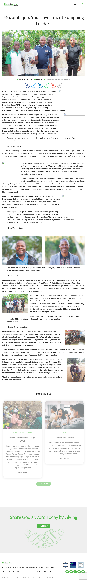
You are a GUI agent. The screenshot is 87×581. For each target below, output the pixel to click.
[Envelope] (67, 571)
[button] (75, 4)
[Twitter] (79, 571)
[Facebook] (71, 571)
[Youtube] (83, 571)
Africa (39, 79)
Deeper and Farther (64, 437)
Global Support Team (22, 432)
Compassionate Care (53, 79)
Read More (22, 472)
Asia (64, 432)
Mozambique (65, 79)
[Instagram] (75, 571)
